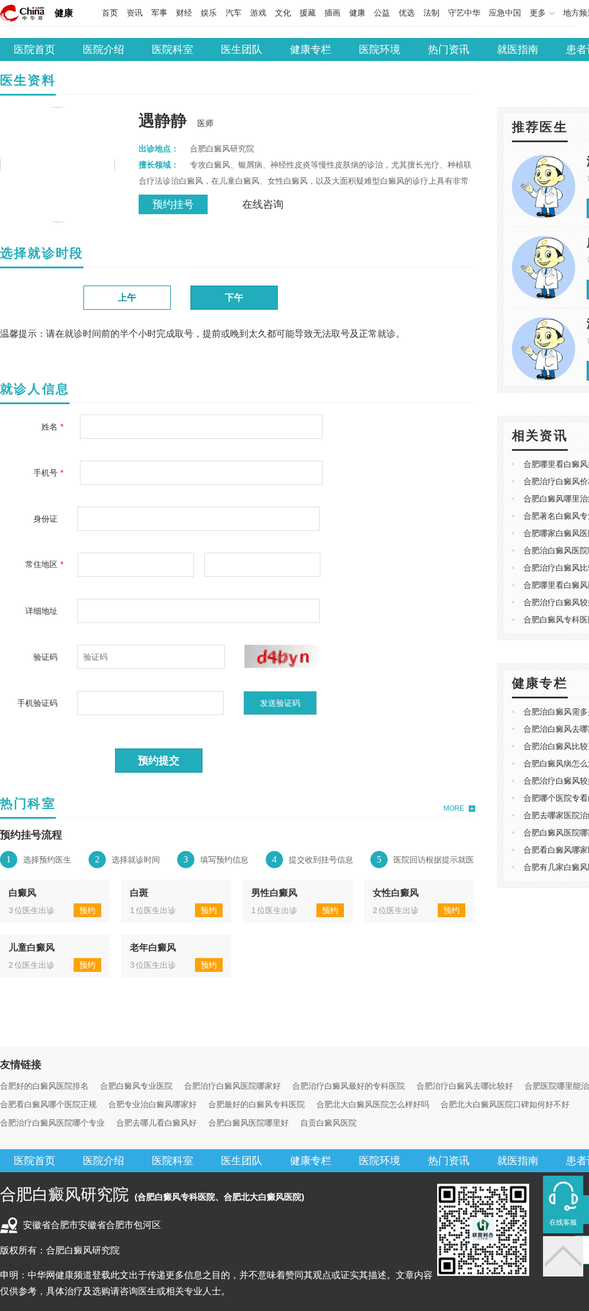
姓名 (49, 426)
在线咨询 (263, 204)
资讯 (135, 12)
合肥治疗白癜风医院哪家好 (232, 1085)
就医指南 (517, 49)
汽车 (233, 12)
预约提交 (158, 760)
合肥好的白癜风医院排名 (44, 1085)
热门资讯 (448, 49)
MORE (453, 808)
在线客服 (563, 1222)
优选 (407, 12)
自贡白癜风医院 (328, 1122)
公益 (382, 12)
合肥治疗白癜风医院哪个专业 (52, 1122)
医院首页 (34, 49)
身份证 (45, 518)
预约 (87, 910)
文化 (283, 12)
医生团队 (241, 49)
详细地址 (41, 610)
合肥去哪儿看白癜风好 (156, 1122)
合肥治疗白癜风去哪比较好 (464, 1085)
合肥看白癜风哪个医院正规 (48, 1104)
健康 (64, 13)
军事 (159, 12)
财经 (184, 12)
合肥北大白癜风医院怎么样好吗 (372, 1104)
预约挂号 (173, 204)
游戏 (258, 12)
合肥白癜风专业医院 (136, 1085)
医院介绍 (103, 49)
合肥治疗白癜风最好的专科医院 (348, 1085)
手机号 (45, 472)
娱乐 (209, 12)
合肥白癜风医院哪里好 (248, 1122)
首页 (110, 12)
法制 (431, 12)
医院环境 (379, 49)
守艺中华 (464, 12)
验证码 (45, 657)
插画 (332, 12)
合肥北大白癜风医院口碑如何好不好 (505, 1104)
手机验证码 (37, 703)
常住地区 (41, 564)
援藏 (308, 12)
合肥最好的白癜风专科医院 (256, 1104)
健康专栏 (310, 49)
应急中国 (505, 12)
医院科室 (172, 49)
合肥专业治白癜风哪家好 (152, 1104)
